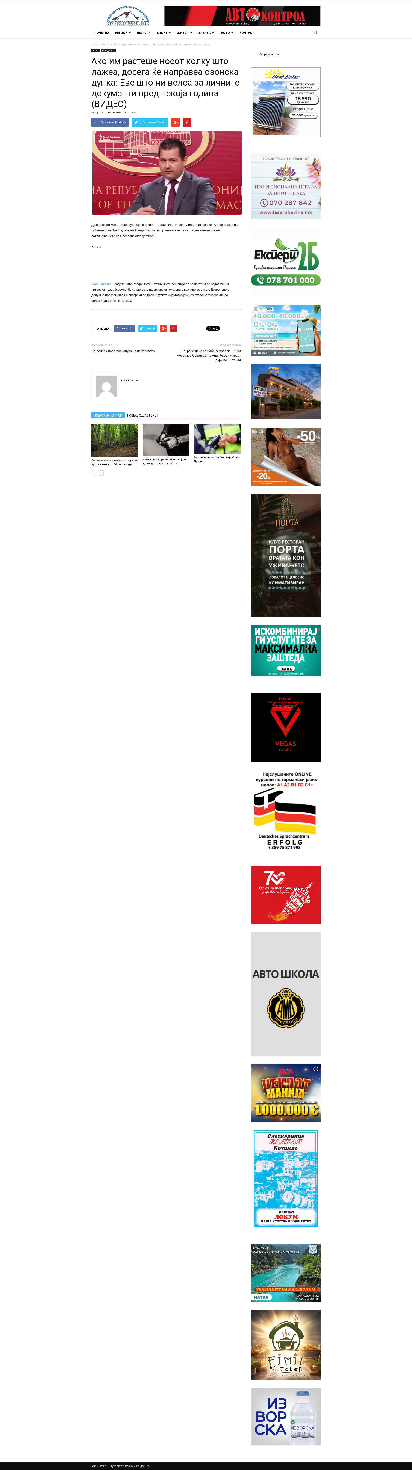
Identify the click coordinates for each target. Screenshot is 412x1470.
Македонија (108, 50)
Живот (183, 33)
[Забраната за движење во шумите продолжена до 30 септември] (114, 440)
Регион (121, 33)
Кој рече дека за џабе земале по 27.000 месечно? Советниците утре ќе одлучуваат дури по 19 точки (209, 355)
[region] (286, 102)
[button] (315, 33)
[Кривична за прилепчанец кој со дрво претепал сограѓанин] (166, 439)
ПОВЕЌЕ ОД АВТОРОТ (143, 415)
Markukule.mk (101, 284)
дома (94, 44)
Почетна (101, 33)
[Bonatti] (286, 457)
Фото (225, 33)
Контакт (246, 33)
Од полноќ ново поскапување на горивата (123, 351)
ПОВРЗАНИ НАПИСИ (108, 415)
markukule (114, 112)
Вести (142, 33)
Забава (204, 33)
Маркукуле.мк (270, 54)
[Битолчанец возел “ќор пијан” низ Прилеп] (217, 438)
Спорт (162, 33)
